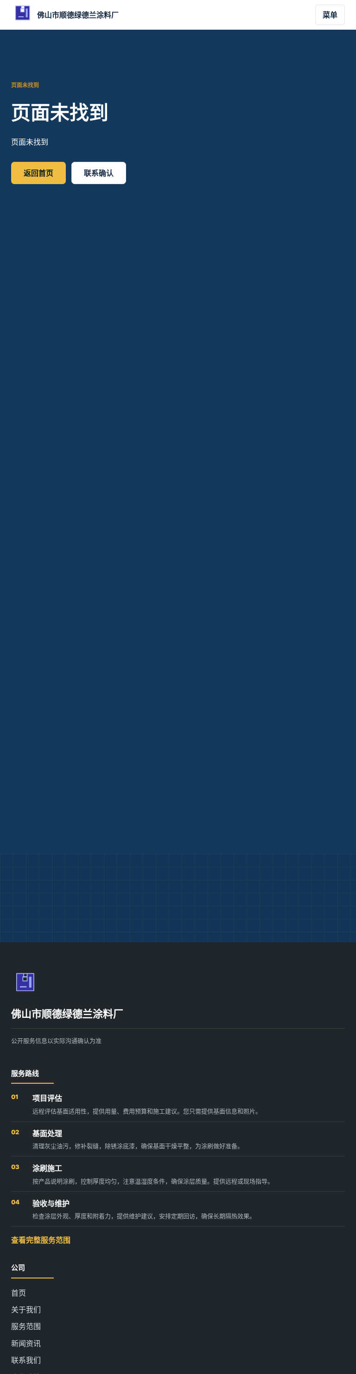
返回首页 (38, 173)
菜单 (330, 14)
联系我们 (26, 1360)
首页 (18, 1292)
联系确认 (99, 173)
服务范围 (26, 1326)
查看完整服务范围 (40, 1240)
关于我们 (26, 1309)
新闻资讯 (26, 1343)
